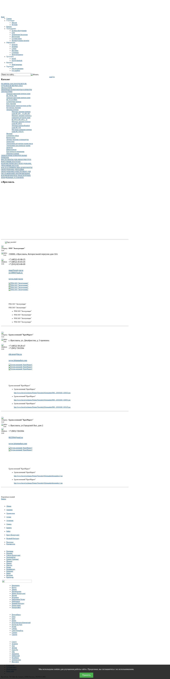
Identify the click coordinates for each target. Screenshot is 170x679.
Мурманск (15, 597)
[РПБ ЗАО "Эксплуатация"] (18, 283)
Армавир (9, 510)
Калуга (14, 587)
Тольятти (15, 644)
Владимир (9, 551)
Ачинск (8, 524)
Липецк (14, 589)
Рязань (14, 627)
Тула (13, 646)
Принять (86, 675)
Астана (8, 517)
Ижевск (9, 563)
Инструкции (16, 37)
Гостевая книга (17, 39)
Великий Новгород (12, 538)
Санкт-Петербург (17, 630)
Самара (14, 629)
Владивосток (10, 544)
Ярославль (15, 662)
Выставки (15, 50)
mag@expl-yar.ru (16, 270)
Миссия (14, 23)
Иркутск (9, 565)
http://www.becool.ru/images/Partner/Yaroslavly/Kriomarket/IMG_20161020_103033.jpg (42, 393)
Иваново (9, 561)
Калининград (10, 569)
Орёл (13, 619)
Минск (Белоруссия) (18, 593)
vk (54, 77)
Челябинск (15, 658)
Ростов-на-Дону (17, 625)
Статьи (14, 48)
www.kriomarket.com (18, 360)
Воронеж (9, 553)
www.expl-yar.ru (16, 279)
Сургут (14, 642)
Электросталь (16, 660)
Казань (8, 567)
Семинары (15, 52)
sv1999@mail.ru (16, 273)
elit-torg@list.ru (15, 354)
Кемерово (9, 571)
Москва (14, 595)
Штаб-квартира (17, 64)
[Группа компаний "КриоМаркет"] (20, 365)
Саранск (14, 632)
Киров (8, 573)
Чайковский (16, 656)
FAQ (13, 33)
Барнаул (9, 528)
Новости (14, 45)
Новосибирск (16, 615)
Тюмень (14, 648)
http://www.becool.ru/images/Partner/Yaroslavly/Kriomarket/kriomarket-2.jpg (38, 476)
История (14, 25)
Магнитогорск (16, 591)
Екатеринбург (11, 557)
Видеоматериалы (17, 54)
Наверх (3, 499)
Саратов (14, 634)
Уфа (13, 652)
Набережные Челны (18, 599)
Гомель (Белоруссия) (13, 555)
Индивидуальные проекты (20, 41)
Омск (13, 617)
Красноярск (16, 585)
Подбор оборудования (19, 31)
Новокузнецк (16, 605)
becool (14, 58)
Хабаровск (15, 654)
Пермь (14, 621)
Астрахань (9, 520)
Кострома (9, 575)
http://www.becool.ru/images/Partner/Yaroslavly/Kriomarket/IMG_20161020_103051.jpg (42, 400)
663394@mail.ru (16, 437)
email (51, 77)
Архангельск (10, 513)
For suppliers (16, 70)
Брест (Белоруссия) (12, 535)
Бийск (8, 531)
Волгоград (9, 542)
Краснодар (9, 577)
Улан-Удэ (15, 650)
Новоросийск (16, 607)
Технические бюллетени (20, 35)
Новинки (15, 47)
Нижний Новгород (18, 603)
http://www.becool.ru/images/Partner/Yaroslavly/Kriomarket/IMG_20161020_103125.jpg (42, 407)
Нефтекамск (16, 601)
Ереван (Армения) (12, 559)
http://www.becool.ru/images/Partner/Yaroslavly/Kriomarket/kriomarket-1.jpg (38, 483)
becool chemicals (17, 60)
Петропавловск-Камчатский (21, 623)
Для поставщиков (17, 68)
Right (3, 17)
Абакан (8, 506)
